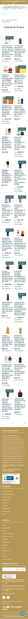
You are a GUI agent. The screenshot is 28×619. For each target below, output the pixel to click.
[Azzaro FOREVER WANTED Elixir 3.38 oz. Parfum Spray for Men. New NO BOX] (8, 330)
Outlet (4, 514)
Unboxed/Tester (6, 22)
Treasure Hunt (6, 508)
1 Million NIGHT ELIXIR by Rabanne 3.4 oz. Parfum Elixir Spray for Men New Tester (7, 143)
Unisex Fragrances (7, 497)
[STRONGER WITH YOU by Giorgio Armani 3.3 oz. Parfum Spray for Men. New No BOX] (20, 393)
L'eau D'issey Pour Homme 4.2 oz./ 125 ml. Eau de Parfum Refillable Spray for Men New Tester (8, 51)
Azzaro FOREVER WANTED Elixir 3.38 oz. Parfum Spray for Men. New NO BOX (7, 341)
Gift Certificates (6, 559)
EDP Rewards (6, 542)
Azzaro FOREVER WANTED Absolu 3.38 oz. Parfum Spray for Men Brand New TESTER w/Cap (20, 244)
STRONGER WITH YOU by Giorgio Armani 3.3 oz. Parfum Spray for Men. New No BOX (20, 404)
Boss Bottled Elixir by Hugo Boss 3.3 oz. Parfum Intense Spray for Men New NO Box (20, 370)
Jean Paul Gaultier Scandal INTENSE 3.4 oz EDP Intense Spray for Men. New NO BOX (20, 276)
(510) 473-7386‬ (9, 593)
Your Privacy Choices (8, 533)
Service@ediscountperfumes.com (15, 586)
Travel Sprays (6, 511)
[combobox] (14, 14)
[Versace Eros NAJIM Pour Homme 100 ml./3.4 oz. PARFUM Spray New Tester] (8, 100)
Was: (3, 61)
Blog (3, 525)
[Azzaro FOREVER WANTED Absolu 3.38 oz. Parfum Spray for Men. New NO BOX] (8, 265)
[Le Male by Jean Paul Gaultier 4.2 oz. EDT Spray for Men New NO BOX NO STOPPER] (20, 40)
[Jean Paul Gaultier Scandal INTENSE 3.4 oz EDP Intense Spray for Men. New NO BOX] (20, 265)
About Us (4, 539)
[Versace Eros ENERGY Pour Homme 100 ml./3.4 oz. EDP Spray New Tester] (20, 69)
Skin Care (5, 505)
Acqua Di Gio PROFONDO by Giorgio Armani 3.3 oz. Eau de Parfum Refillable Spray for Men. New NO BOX (20, 309)
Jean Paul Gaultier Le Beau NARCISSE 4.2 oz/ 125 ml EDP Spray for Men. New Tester (7, 211)
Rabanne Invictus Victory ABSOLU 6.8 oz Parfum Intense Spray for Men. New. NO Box (7, 405)
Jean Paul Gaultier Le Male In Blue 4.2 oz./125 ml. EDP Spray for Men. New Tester (19, 111)
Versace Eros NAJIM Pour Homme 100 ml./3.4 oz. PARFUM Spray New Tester (7, 111)
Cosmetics (5, 502)
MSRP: (16, 61)
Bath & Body (5, 500)
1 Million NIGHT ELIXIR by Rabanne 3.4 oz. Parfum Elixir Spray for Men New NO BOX (7, 176)
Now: (3, 59)
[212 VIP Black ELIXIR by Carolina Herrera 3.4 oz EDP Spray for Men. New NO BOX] (8, 297)
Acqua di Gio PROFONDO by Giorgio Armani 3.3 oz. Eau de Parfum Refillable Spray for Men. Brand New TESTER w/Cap (8, 372)
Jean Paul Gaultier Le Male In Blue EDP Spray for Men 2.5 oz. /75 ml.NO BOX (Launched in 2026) (7, 244)
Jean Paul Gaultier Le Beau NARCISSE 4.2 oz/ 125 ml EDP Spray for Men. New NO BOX (19, 211)
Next (24, 423)
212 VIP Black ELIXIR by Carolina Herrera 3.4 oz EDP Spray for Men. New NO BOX (7, 308)
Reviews (4, 531)
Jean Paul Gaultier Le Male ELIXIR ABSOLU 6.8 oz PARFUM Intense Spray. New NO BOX (19, 341)
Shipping (5, 545)
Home (3, 20)
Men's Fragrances (12, 20)
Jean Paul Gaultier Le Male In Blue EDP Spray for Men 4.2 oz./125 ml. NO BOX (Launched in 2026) (20, 177)
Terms (4, 548)
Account (4, 556)
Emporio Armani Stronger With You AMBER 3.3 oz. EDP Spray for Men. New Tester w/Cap (7, 81)
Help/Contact (6, 528)
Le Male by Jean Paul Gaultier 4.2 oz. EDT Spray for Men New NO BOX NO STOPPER (20, 51)
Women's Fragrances (8, 494)
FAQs (3, 553)
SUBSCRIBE (21, 569)
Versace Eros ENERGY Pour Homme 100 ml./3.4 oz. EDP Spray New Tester (20, 79)
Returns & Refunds (7, 536)
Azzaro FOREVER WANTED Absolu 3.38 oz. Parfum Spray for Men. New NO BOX (7, 276)
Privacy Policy (6, 550)
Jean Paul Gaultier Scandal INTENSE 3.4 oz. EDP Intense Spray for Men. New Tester (19, 143)
